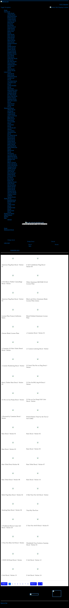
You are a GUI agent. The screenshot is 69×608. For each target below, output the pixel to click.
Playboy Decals (11, 97)
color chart (7, 243)
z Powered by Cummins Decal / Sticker (11, 417)
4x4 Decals (10, 111)
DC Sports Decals (12, 135)
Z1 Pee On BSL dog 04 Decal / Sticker (35, 383)
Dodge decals (11, 240)
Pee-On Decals (11, 48)
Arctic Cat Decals (12, 115)
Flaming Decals (11, 142)
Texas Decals (10, 103)
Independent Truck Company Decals (12, 90)
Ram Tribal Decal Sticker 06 (10, 464)
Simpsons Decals (11, 64)
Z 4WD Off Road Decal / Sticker (12, 560)
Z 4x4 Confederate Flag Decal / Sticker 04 (36, 265)
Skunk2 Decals (11, 186)
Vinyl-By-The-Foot (32, 510)
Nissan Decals (11, 170)
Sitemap (9, 219)
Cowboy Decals (11, 20)
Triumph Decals (11, 191)
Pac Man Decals (11, 94)
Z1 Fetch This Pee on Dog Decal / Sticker (36, 366)
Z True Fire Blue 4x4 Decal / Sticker (13, 543)
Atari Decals (10, 73)
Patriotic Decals (11, 46)
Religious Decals (11, 54)
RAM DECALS (15, 250)
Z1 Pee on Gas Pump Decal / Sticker (13, 400)
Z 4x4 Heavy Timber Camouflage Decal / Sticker (12, 282)
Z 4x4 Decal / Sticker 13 (9, 575)
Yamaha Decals (11, 197)
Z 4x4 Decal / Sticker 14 (33, 575)
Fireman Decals (11, 26)
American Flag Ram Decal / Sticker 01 (12, 265)
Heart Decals (10, 34)
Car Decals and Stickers (11, 128)
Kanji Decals (10, 39)
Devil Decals (10, 22)
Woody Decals (11, 70)
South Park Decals (12, 58)
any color (39, 224)
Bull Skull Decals (12, 16)
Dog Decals (10, 25)
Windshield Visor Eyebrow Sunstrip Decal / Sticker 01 (37, 544)
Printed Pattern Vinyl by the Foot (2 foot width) (37, 417)
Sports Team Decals (10, 211)
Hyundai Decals (11, 145)
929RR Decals (11, 112)
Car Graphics (10, 130)
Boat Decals (10, 120)
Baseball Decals (11, 200)
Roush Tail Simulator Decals (11, 181)
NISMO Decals (11, 168)
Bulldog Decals (11, 17)
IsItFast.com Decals (10, 151)
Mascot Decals (11, 40)
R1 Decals (10, 177)
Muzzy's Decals (11, 162)
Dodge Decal (30, 241)
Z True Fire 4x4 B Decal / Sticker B (37, 525)
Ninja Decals (10, 42)
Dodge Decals (11, 136)
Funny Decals (11, 29)
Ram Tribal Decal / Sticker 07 (35, 464)
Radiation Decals (11, 99)
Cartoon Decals (11, 19)
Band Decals (10, 75)
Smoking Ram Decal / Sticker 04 (12, 510)
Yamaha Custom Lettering (11, 194)
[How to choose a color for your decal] (34, 222)
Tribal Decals (10, 69)
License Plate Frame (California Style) (11, 317)
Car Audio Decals (12, 81)
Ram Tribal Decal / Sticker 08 (11, 479)
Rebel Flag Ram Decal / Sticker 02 (12, 495)
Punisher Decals (11, 52)
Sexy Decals (10, 55)
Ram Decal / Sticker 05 (33, 449)
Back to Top (4, 603)
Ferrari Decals (11, 141)
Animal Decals (11, 14)
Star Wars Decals (11, 61)
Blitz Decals (10, 117)
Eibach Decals (11, 139)
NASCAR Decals (12, 164)
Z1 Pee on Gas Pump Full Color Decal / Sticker (36, 400)
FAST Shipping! (63, 4)
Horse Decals (11, 37)
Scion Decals (10, 183)
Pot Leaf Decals (11, 51)
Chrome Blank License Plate (10, 333)
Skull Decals (10, 57)
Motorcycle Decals (12, 158)
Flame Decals (11, 28)
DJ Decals (10, 23)
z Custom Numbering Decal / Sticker (13, 366)
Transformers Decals (10, 66)
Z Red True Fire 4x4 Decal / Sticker (37, 495)
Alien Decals (10, 13)
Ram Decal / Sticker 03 (9, 449)
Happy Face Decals (10, 32)
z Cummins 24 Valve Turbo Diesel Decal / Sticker (12, 349)
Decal (30, 244)
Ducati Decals (11, 138)
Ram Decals (10, 179)
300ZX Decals (11, 109)
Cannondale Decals (10, 125)
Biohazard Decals (12, 76)
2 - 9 (40, 584)
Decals (53, 241)
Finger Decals (11, 63)
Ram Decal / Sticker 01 (9, 434)
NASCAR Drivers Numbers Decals (12, 166)
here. (30, 246)
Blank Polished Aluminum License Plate (37, 317)
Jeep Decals (10, 153)
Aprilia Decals (11, 114)
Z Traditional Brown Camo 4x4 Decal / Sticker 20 (11, 526)
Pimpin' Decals (11, 49)
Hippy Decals (11, 35)
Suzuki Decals (11, 189)
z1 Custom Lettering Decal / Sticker (37, 349)
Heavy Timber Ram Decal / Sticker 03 (12, 383)
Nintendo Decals (11, 93)
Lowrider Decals (11, 154)
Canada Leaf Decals (10, 78)
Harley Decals (11, 144)
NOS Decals (10, 171)
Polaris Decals (11, 174)
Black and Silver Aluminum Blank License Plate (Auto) (36, 300)
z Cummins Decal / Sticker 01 (35, 333)
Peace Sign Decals (12, 96)
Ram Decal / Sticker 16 (33, 479)
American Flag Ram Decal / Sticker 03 (12, 300)
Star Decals (10, 60)
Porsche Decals (11, 176)
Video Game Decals (10, 105)
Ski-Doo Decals (11, 185)
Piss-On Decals (11, 173)
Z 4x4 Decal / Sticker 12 (33, 560)
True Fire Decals (11, 192)
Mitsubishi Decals (12, 156)
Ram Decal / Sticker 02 (33, 434)
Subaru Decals (11, 188)
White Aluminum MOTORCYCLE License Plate (37, 283)
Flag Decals (10, 88)
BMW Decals (11, 118)
